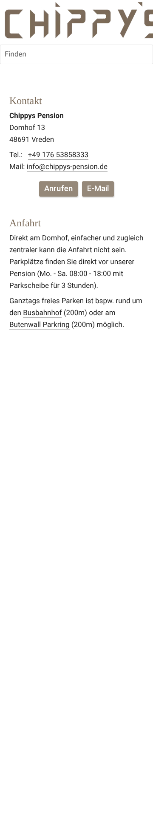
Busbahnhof (42, 313)
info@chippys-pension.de (67, 167)
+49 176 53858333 (58, 155)
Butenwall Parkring (39, 325)
